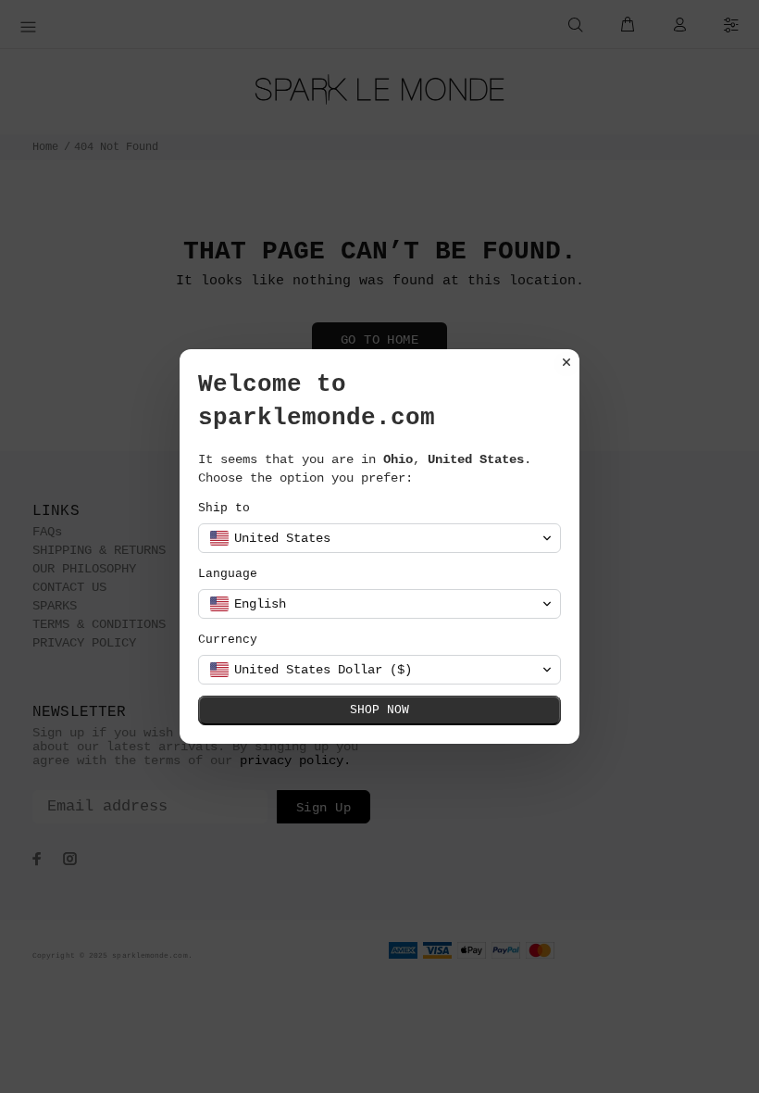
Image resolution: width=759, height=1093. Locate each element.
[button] (379, 538)
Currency (227, 640)
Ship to (224, 508)
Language (227, 574)
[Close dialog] (566, 362)
